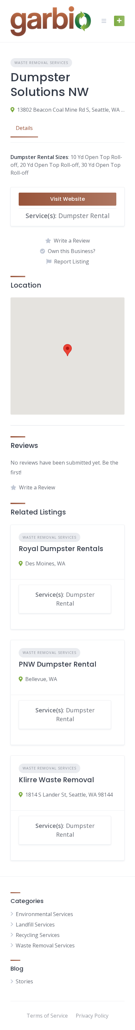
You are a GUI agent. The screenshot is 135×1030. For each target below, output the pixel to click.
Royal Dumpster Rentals (61, 548)
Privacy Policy (92, 1015)
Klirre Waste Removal (56, 779)
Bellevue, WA (41, 679)
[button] (67, 350)
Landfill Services (35, 924)
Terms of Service (47, 1015)
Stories (24, 981)
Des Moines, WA (45, 563)
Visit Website (67, 199)
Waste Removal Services (41, 62)
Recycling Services (38, 935)
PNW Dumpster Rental (57, 664)
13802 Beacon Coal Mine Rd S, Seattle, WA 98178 (71, 109)
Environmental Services (44, 914)
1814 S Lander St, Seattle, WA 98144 (69, 794)
